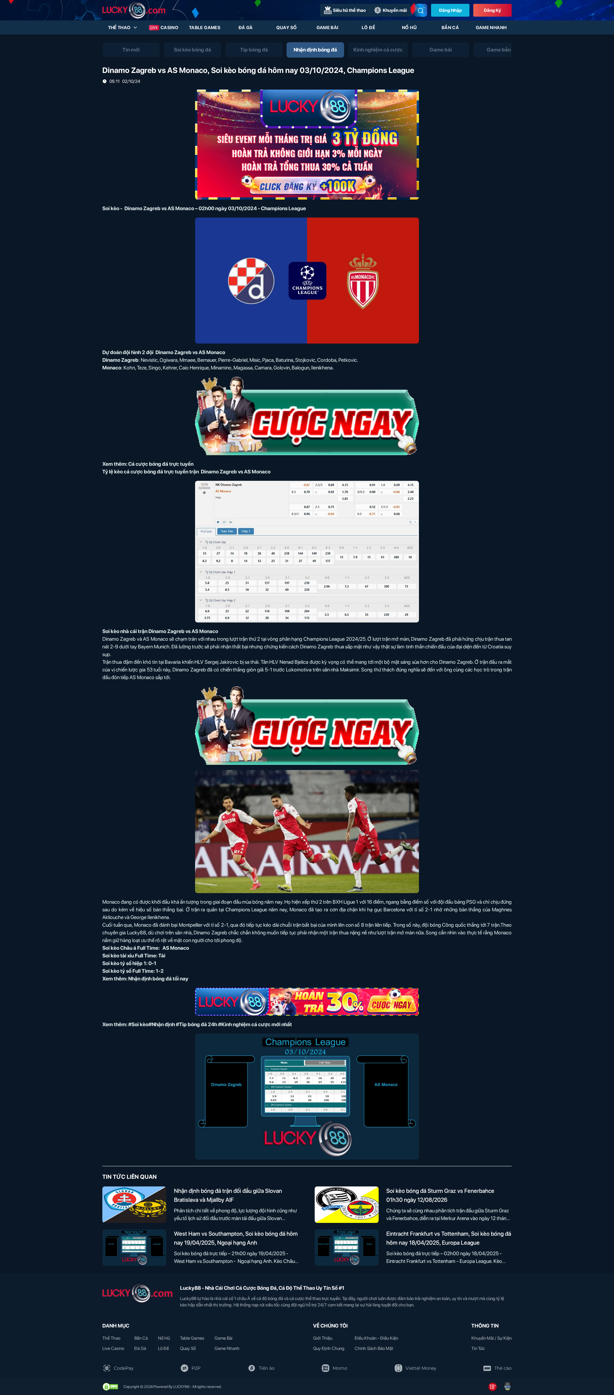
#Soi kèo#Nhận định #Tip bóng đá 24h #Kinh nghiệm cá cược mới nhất (210, 1024)
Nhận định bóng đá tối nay (158, 979)
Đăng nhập (450, 10)
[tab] (131, 50)
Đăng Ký (492, 10)
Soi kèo (110, 208)
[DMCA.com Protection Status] (110, 1387)
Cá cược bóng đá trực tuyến (160, 464)
